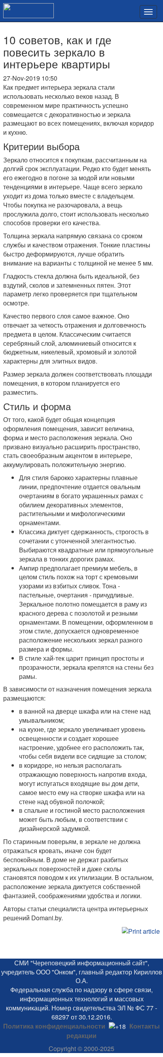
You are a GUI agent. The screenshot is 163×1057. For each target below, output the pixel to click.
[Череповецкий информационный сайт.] (27, 8)
